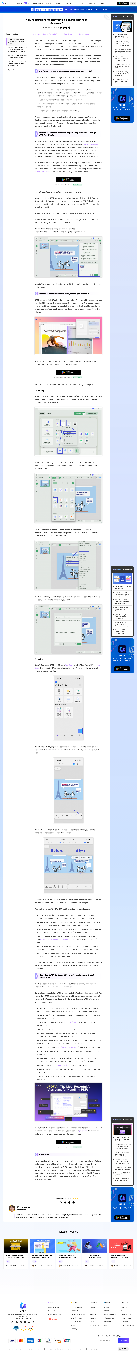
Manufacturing (94, 1325)
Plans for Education (54, 1314)
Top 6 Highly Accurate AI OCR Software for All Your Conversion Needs (123, 51)
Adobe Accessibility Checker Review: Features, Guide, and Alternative (121, 624)
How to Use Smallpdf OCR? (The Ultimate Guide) (121, 81)
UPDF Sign (74, 1329)
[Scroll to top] (132, 1354)
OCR (39, 34)
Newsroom (107, 1322)
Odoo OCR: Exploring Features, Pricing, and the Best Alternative (122, 594)
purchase (83, 1131)
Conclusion (11, 70)
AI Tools (73, 1325)
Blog (105, 1325)
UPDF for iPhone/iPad (78, 1314)
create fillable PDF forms (65, 1047)
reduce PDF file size (63, 1065)
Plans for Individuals (54, 1307)
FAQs (122, 1311)
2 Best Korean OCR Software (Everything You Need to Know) (122, 601)
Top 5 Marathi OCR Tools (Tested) (122, 1174)
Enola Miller (38, 1266)
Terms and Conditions (51, 1349)
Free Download (123, 3)
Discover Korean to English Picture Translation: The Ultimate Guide (123, 36)
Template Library (126, 1314)
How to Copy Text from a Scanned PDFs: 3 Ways (123, 1168)
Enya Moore (46, 27)
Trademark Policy (92, 1349)
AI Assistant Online (42, 172)
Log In (133, 3)
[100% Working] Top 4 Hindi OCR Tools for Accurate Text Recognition (122, 616)
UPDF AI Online (76, 1322)
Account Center (126, 1318)
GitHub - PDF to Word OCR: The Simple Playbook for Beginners (122, 1154)
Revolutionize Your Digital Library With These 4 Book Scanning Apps (123, 1146)
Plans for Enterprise (54, 1311)
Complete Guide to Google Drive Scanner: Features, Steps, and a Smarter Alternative (122, 1161)
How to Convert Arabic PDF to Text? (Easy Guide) (122, 1180)
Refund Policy (82, 1349)
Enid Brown (90, 1266)
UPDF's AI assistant (92, 144)
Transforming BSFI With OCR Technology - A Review (122, 609)
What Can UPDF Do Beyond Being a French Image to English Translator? (17, 63)
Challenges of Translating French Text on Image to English (16, 41)
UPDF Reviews (109, 1311)
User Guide (124, 1307)
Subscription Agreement (65, 1349)
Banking (92, 1307)
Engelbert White (65, 1266)
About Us (107, 1307)
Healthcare (93, 1311)
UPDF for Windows (77, 1307)
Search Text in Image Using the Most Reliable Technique (122, 73)
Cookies (75, 1349)
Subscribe (123, 1340)
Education (93, 1314)
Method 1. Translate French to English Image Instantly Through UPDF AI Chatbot (17, 49)
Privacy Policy (40, 1349)
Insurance (93, 1318)
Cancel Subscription (127, 1325)
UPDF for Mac (75, 1311)
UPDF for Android (76, 1318)
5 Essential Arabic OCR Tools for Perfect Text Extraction (122, 1139)
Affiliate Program (109, 1318)
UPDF (7, 3)
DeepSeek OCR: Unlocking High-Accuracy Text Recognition (120, 631)
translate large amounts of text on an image (58, 939)
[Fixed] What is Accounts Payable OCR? (123, 587)
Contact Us (124, 1322)
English (124, 1349)
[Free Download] (123, 3)
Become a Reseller (110, 1314)
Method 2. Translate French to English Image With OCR (17, 56)
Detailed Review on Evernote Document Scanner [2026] (121, 58)
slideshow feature (70, 1022)
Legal (92, 1322)
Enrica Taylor (12, 1266)
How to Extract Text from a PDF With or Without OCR (123, 66)
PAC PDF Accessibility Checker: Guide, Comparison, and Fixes (122, 43)
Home (34, 34)
